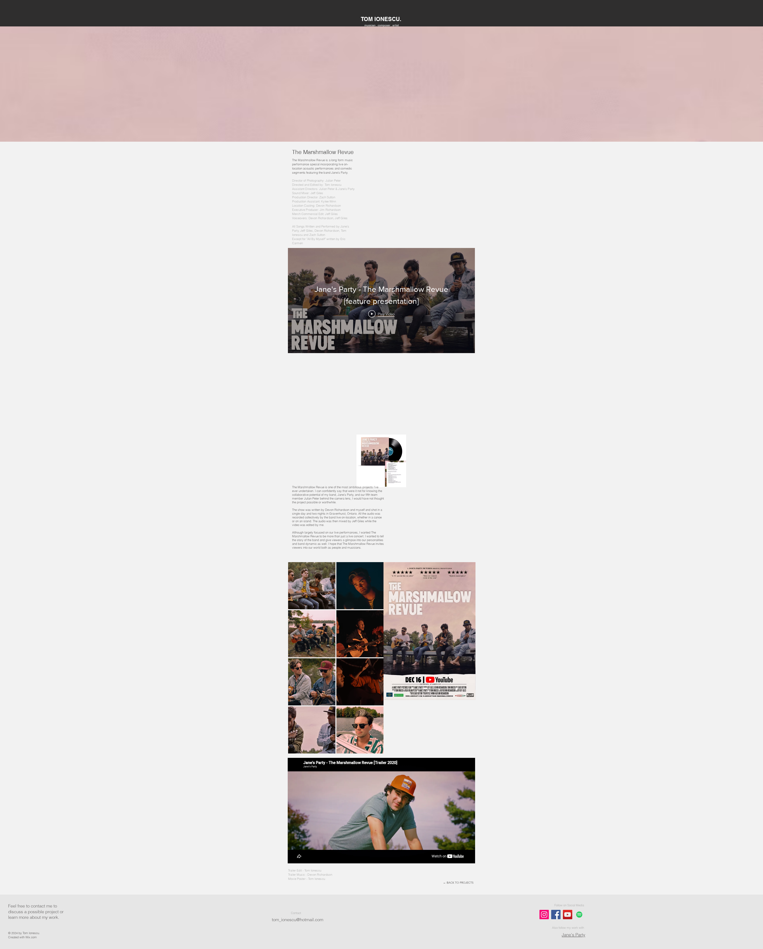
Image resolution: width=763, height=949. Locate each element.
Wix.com (31, 937)
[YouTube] (567, 914)
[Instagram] (544, 914)
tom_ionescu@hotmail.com (297, 919)
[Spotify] (579, 914)
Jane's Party (573, 934)
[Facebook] (556, 914)
